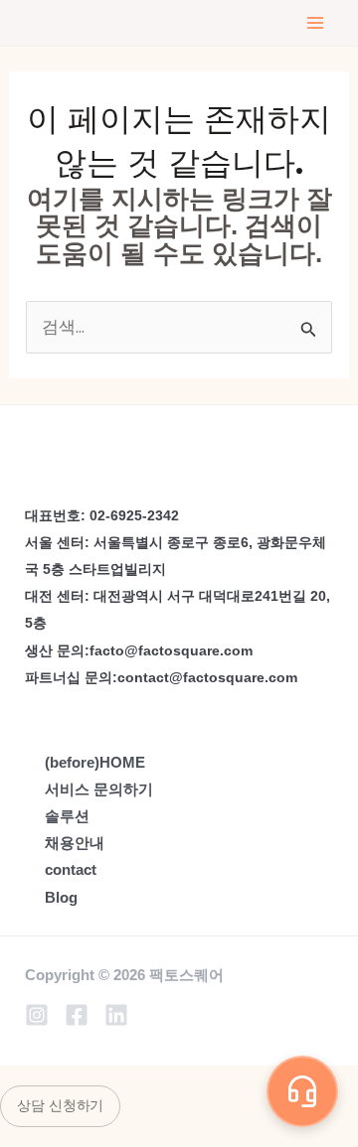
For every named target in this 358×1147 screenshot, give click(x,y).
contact (70, 869)
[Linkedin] (116, 1015)
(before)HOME (95, 762)
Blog (61, 897)
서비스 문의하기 (99, 789)
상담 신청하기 (60, 1105)
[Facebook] (77, 1015)
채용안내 (74, 842)
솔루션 (67, 815)
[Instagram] (37, 1015)
